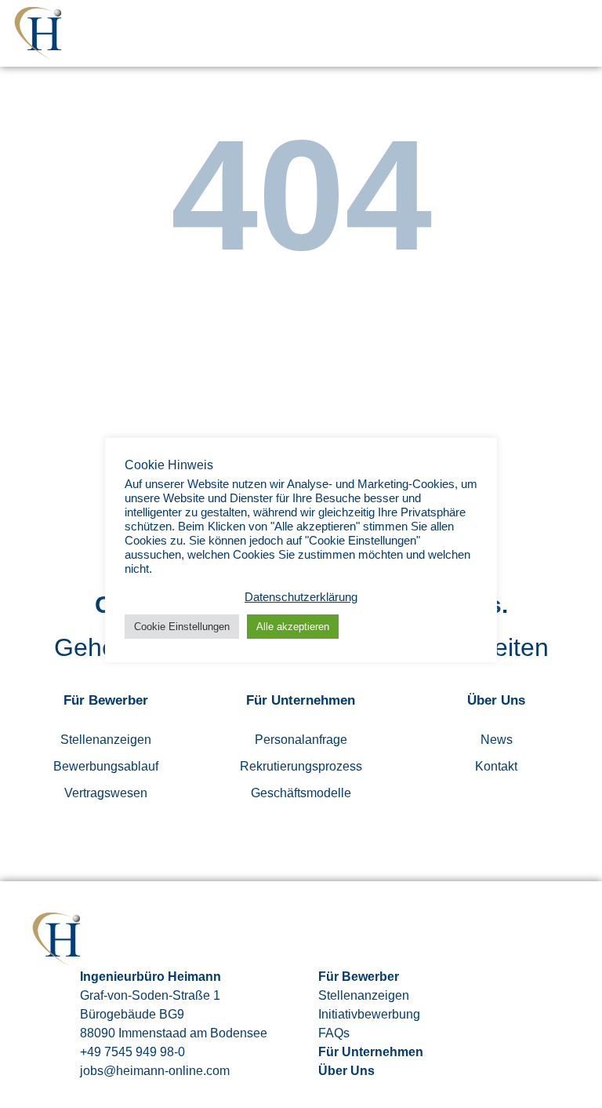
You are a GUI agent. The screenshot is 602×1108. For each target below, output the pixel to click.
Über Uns (346, 1070)
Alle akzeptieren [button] (292, 626)
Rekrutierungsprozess (301, 766)
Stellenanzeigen (105, 739)
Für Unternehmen (370, 1052)
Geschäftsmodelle (301, 793)
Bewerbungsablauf (105, 766)
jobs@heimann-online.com (155, 1070)
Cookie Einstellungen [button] (182, 626)
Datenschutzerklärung (301, 597)
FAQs (334, 1033)
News (497, 739)
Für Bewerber (358, 976)
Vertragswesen (105, 793)
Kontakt (496, 766)
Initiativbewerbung (369, 1014)
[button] (580, 34)
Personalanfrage (301, 739)
